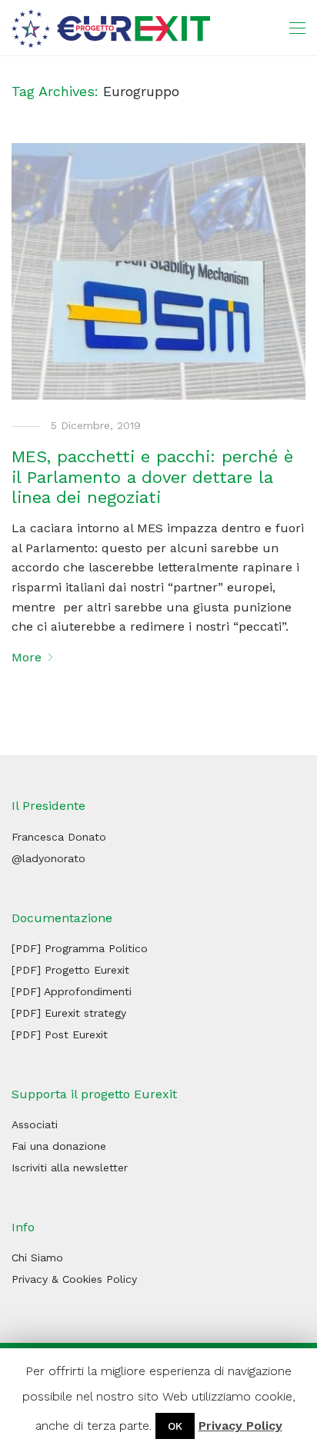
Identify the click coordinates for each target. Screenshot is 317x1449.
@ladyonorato (48, 858)
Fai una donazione (59, 1146)
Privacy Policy (240, 1425)
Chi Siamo (37, 1257)
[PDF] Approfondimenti (72, 991)
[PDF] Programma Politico (80, 948)
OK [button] (175, 1426)
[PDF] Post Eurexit (60, 1034)
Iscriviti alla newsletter (70, 1167)
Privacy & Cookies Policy (74, 1279)
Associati (35, 1124)
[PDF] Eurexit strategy (69, 1013)
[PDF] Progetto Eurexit (70, 970)
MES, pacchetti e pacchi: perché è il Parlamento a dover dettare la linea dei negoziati (152, 477)
